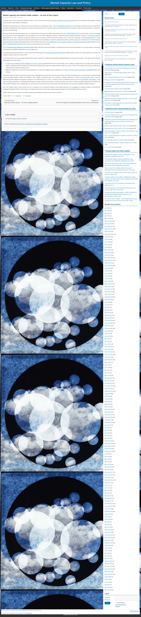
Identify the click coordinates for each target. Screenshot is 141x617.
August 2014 (108, 576)
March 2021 (108, 375)
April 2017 (107, 493)
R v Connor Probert (110, 147)
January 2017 (108, 501)
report (10, 81)
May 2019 (107, 433)
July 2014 (107, 579)
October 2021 (108, 357)
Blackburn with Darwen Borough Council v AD (117, 125)
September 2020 (109, 391)
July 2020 (107, 396)
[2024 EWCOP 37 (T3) (73, 33)
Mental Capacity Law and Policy (70, 2)
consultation (75, 87)
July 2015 (107, 548)
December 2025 (109, 226)
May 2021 (107, 370)
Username (107, 597)
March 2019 (108, 438)
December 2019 (109, 414)
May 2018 (107, 459)
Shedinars (36, 8)
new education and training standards (55, 52)
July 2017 (107, 485)
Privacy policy (87, 8)
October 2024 (108, 263)
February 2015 (108, 561)
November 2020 (109, 386)
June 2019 (107, 430)
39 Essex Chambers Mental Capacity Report (64, 20)
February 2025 (108, 252)
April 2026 (107, 215)
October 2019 (108, 420)
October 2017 (108, 477)
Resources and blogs (26, 8)
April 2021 (107, 372)
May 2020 (107, 401)
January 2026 (108, 223)
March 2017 (108, 495)
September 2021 (109, 359)
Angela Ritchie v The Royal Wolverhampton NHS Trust (119, 72)
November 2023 (109, 291)
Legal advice (70, 8)
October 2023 (108, 294)
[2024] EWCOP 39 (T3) (73, 42)
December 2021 (109, 352)
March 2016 (108, 527)
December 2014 (109, 566)
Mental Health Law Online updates (118, 151)
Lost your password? (120, 604)
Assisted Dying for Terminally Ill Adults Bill (14, 42)
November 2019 (109, 417)
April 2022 (107, 341)
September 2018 (109, 451)
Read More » (116, 26)
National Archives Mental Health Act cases (121, 108)
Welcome (3, 8)
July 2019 (107, 427)
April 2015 (107, 556)
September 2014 (109, 574)
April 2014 (107, 587)
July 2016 (107, 516)
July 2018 (107, 454)
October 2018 (108, 448)
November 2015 (109, 537)
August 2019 (108, 425)
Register (117, 606)
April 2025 (107, 247)
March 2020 (108, 406)
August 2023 (108, 299)
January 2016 (108, 532)
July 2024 (107, 270)
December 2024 (109, 257)
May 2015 (107, 553)
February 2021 (108, 378)
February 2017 (108, 498)
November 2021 (109, 354)
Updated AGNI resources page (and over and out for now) (116, 38)
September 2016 (109, 511)
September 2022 (109, 328)
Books (63, 8)
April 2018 (107, 461)
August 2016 (108, 514)
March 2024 (108, 281)
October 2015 (108, 540)
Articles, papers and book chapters (50, 8)
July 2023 (107, 302)
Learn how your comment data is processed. (36, 124)
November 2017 (109, 474)
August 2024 (108, 268)
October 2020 (108, 388)
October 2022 (108, 325)
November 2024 (109, 260)
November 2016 (109, 506)
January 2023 (108, 318)
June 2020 (107, 399)
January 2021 (108, 380)
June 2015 (107, 550)
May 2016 (107, 522)
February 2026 (108, 221)
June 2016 (107, 519)
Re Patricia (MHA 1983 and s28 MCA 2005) (116, 140)
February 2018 (108, 467)
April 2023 (107, 310)
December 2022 (109, 320)
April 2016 (107, 524)
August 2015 (108, 545)
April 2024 (107, 278)
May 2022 (107, 338)
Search (121, 14)
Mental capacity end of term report (111, 21)
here (16, 30)
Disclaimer (79, 8)
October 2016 (108, 508)
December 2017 (109, 472)
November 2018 (109, 446)
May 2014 (107, 584)
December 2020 (109, 383)
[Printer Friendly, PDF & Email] (7, 95)
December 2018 (109, 443)
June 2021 (107, 367)
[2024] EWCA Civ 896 (63, 26)
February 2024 (108, 284)
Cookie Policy (29, 613)
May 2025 (107, 244)
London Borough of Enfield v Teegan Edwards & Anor (118, 142)
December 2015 (109, 535)
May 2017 (107, 490)
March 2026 (108, 218)
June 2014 (107, 582)
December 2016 (109, 503)
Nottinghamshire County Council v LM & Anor (116, 91)
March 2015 (108, 558)
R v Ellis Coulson (109, 112)
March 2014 (108, 590)
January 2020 (108, 412)
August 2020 (108, 393)
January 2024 (108, 286)
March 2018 (108, 464)
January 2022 (108, 349)
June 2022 (107, 336)
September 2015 (109, 543)
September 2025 (109, 234)
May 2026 (107, 213)
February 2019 (108, 441)
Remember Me (121, 602)
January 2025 (108, 255)
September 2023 (109, 297)
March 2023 (108, 312)
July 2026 (107, 208)
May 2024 (107, 276)
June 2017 (107, 488)
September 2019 (109, 422)
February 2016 (108, 529)
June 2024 (107, 273)
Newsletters (18, 95)
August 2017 (108, 482)
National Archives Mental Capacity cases (120, 64)
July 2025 (107, 239)
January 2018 (108, 469)
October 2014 (108, 571)
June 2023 (107, 304)
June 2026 (107, 210)
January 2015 (108, 563)
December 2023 (109, 289)
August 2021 (108, 362)
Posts (16, 8)
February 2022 (108, 346)
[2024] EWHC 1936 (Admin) (88, 79)
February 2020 (108, 409)
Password (107, 599)
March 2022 (108, 344)
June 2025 (107, 242)
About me (10, 8)
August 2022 (108, 331)
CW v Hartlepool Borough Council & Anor (115, 77)
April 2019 (107, 435)
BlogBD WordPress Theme (70, 614)
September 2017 (109, 480)
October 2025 (108, 231)
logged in (14, 118)
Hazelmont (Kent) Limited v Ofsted (113, 88)
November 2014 (109, 569)
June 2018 (107, 456)
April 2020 (107, 404)
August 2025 (108, 236)
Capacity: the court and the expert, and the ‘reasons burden (116, 55)
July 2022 (107, 333)
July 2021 (107, 365)
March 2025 (108, 250)
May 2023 (107, 307)
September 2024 (109, 265)
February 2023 (108, 315)
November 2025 (109, 229)
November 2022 (109, 323)
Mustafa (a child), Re (110, 79)
